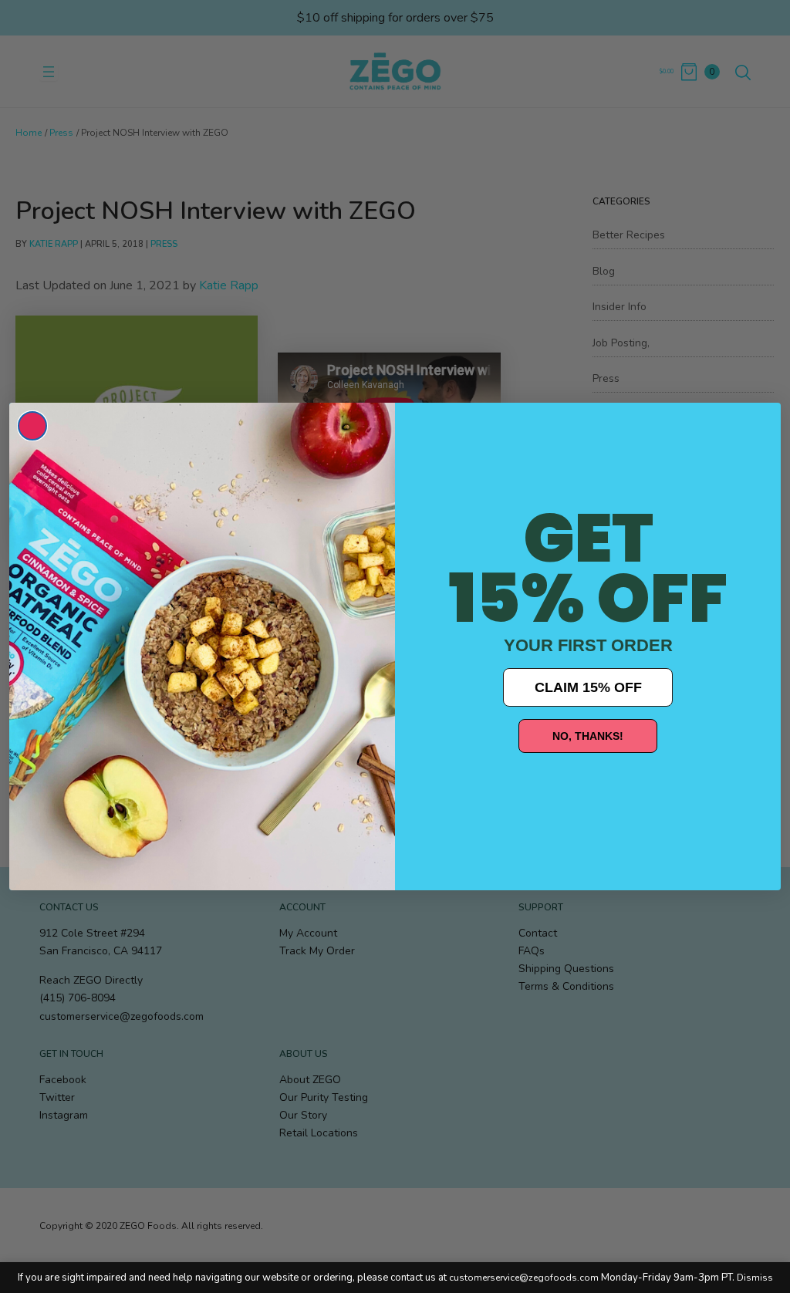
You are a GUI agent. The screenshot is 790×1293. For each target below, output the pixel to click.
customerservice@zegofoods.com (524, 1277)
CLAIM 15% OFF (588, 687)
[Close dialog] (32, 426)
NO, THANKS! (587, 736)
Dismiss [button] (755, 1277)
